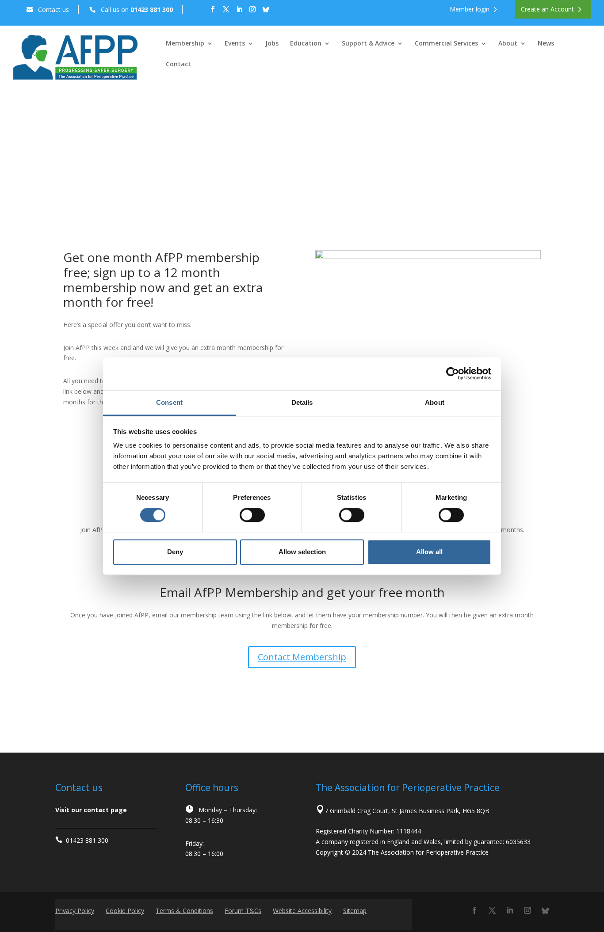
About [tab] (434, 402)
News (546, 43)
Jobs (272, 43)
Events (235, 43)
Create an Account (547, 9)
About (507, 43)
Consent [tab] (169, 402)
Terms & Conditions (184, 910)
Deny (175, 551)
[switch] (252, 515)
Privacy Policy (74, 910)
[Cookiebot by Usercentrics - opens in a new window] (452, 373)
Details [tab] (302, 402)
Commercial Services (446, 43)
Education (305, 43)
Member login (469, 9)
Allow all (429, 551)
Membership (185, 43)
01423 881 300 (87, 840)
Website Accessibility (302, 910)
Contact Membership (302, 657)
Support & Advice (368, 43)
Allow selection (302, 551)
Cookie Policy (125, 910)
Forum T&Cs (243, 910)
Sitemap (355, 910)
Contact (178, 64)
